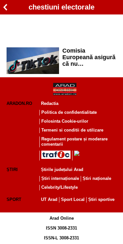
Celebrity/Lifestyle (59, 187)
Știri (12, 169)
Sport (14, 199)
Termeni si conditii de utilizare (72, 130)
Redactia (49, 103)
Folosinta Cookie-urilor (64, 121)
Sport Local (73, 199)
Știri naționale (97, 178)
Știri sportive (101, 199)
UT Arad (49, 199)
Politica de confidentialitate (69, 112)
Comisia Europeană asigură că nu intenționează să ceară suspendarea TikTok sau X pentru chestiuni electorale (89, 57)
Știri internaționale (60, 178)
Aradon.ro (19, 103)
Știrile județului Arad (62, 169)
